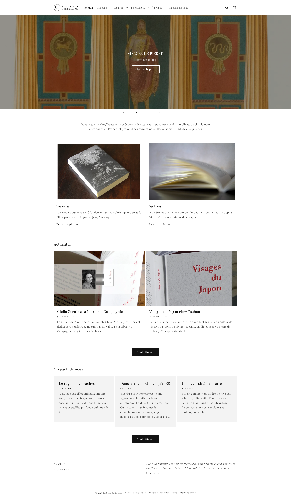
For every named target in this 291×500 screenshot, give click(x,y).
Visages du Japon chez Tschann (175, 311)
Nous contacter (62, 469)
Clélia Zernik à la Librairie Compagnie (90, 311)
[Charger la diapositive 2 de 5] (136, 112)
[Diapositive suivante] (159, 112)
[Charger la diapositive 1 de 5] (131, 112)
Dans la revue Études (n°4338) (145, 383)
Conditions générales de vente (163, 492)
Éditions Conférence (112, 493)
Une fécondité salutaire (202, 383)
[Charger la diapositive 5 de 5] (151, 112)
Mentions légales (188, 492)
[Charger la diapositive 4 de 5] (146, 112)
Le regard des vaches (77, 383)
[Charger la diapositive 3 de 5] (141, 112)
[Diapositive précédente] (123, 112)
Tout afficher (145, 351)
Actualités (59, 463)
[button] (103, 7)
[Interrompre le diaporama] (167, 112)
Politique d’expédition (135, 492)
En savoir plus (145, 69)
